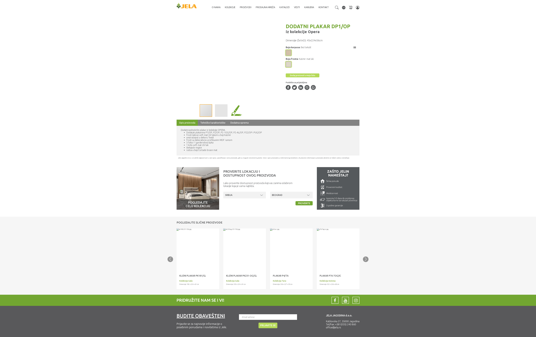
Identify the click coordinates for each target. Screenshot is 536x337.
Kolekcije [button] (230, 7)
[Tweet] (294, 87)
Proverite (304, 203)
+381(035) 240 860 (345, 324)
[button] (337, 7)
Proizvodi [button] (245, 7)
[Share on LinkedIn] (300, 87)
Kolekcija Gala (185, 281)
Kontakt (324, 7)
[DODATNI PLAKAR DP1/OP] (198, 229)
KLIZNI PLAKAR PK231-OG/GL (241, 275)
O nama (216, 7)
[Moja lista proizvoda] (350, 7)
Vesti (297, 7)
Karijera (309, 7)
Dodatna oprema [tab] (239, 122)
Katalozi (284, 7)
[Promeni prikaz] (355, 47)
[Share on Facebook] (288, 87)
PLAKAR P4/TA (281, 275)
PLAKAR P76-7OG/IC (330, 275)
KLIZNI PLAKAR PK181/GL (192, 275)
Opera (313, 31)
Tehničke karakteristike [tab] (212, 122)
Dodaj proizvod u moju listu (302, 75)
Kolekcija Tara (279, 281)
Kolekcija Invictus (328, 281)
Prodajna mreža (265, 7)
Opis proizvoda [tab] (187, 122)
